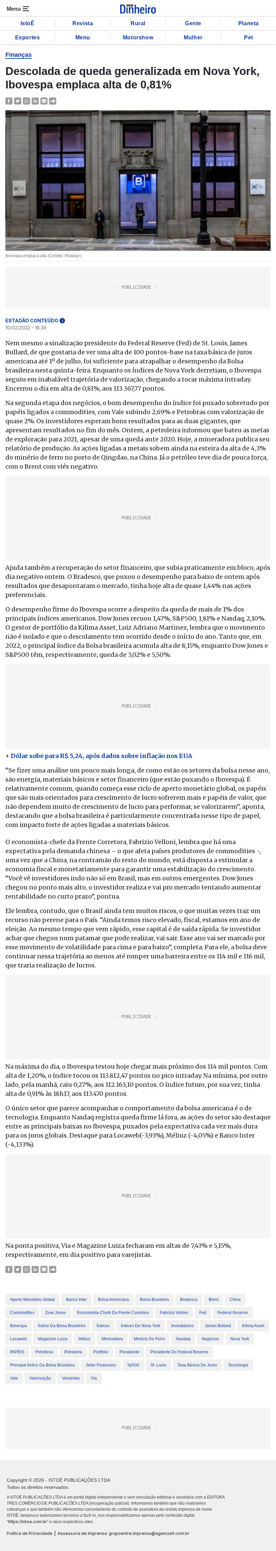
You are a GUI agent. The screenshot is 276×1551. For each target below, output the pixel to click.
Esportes (27, 37)
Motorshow (138, 37)
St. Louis (158, 1365)
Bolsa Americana (113, 1299)
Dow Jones (55, 1312)
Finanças (18, 54)
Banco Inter (76, 1299)
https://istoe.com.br (27, 1521)
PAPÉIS (17, 1352)
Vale (14, 1378)
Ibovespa (18, 1325)
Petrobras (44, 1352)
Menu (82, 37)
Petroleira (73, 1352)
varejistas (71, 1378)
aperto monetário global (32, 1299)
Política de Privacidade (30, 1533)
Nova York (239, 1339)
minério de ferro (149, 1339)
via (94, 1378)
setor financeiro (101, 1365)
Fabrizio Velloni (174, 1312)
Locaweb (18, 1339)
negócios (210, 1339)
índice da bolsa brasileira (61, 1325)
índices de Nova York (140, 1325)
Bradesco (189, 1299)
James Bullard (218, 1325)
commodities (22, 1312)
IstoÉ (28, 23)
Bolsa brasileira (154, 1299)
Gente (193, 23)
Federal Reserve (232, 1312)
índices (103, 1325)
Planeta (248, 23)
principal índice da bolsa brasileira (42, 1365)
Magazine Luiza (52, 1339)
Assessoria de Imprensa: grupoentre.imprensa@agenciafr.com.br (123, 1533)
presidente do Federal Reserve (179, 1352)
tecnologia (238, 1365)
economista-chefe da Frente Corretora (113, 1312)
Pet (248, 37)
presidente (129, 1352)
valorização (40, 1378)
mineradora (112, 1339)
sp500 (133, 1365)
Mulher (193, 37)
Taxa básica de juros (197, 1365)
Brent (213, 1299)
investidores (182, 1325)
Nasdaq (183, 1339)
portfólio (100, 1352)
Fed (202, 1312)
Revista (82, 23)
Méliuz (84, 1339)
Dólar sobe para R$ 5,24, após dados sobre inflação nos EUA (101, 756)
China (235, 1299)
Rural (138, 23)
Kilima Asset (253, 1325)
